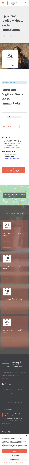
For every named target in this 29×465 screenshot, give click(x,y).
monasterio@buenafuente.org (13, 375)
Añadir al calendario (11, 127)
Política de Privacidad (16, 462)
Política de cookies (7, 462)
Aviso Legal (23, 462)
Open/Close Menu (3, 3)
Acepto (14, 451)
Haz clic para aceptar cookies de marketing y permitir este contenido (14, 195)
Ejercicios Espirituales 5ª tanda (14, 420)
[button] (26, 435)
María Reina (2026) (8, 393)
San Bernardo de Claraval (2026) (11, 398)
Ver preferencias (14, 459)
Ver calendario (6, 423)
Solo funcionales (14, 455)
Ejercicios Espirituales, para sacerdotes (17, 415)
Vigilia (15, 145)
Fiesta (11, 145)
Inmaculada (17, 147)
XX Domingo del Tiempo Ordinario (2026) (13, 402)
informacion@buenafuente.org (11, 158)
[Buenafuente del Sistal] (15, 3)
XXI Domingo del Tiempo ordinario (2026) (13, 389)
